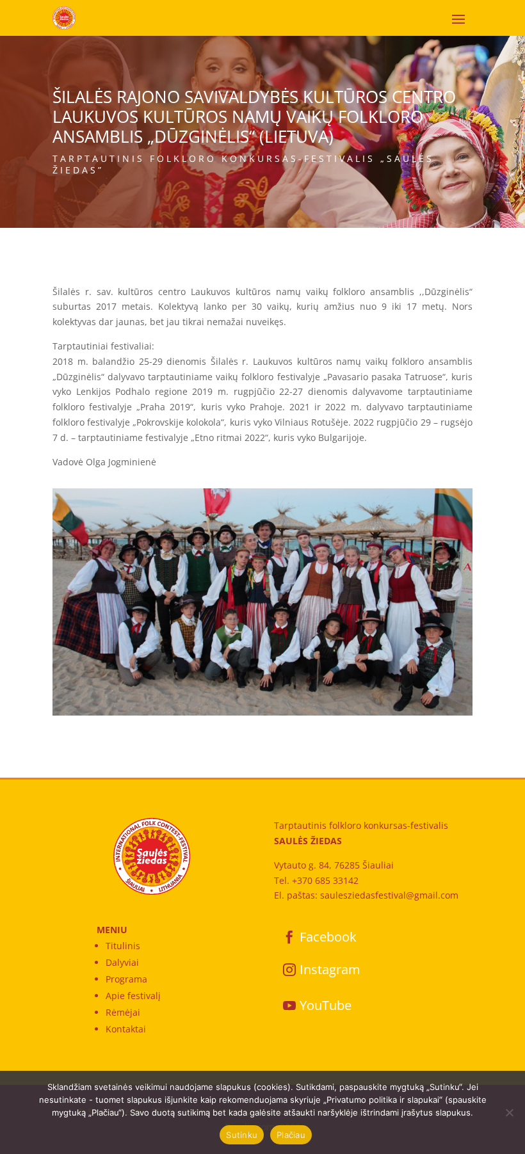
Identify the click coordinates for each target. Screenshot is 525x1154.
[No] (509, 1112)
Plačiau (291, 1135)
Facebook (328, 936)
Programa (126, 979)
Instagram (330, 969)
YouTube (325, 1005)
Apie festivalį (133, 996)
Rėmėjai (123, 1012)
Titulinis (123, 946)
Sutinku (241, 1135)
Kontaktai (126, 1029)
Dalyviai (122, 962)
